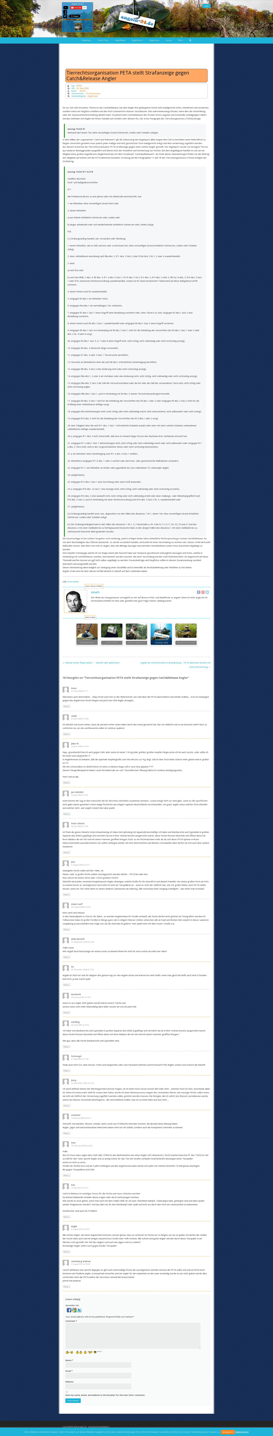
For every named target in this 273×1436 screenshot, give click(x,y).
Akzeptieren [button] (228, 1432)
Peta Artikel (73, 581)
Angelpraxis (154, 40)
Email (69, 1371)
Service (169, 40)
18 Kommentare (93, 93)
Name (69, 1360)
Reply (67, 706)
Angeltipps (86, 40)
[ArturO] (75, 612)
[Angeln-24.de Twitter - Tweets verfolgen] (65, 16)
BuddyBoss (104, 1426)
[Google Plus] (203, 592)
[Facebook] (198, 592)
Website (69, 1381)
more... (100, 1351)
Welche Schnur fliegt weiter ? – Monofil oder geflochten (91, 662)
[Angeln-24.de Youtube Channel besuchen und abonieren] (65, 8)
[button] (69, 1311)
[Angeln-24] (134, 18)
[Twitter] (207, 592)
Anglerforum (137, 40)
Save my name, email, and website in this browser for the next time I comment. (105, 1395)
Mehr (180, 40)
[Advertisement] (136, 53)
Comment (71, 1321)
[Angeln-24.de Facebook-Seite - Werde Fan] (65, 12)
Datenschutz (242, 1431)
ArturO (82, 91)
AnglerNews (120, 40)
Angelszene (92, 96)
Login (206, 6)
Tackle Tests (103, 40)
